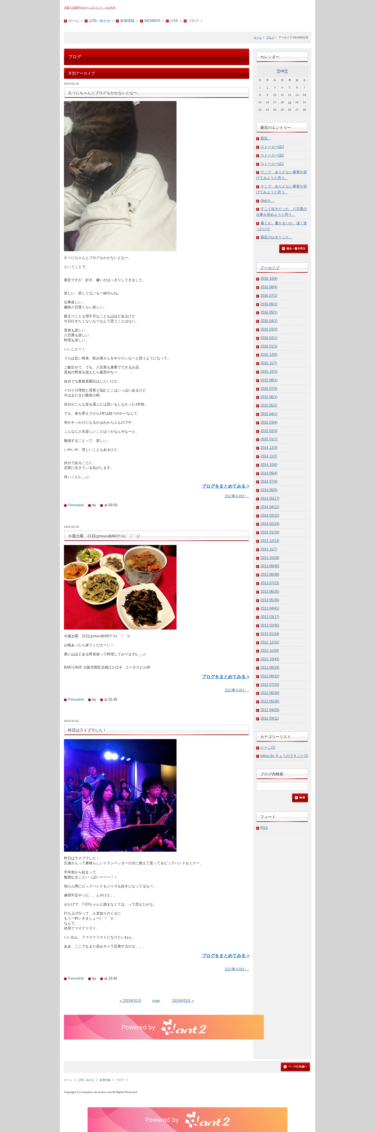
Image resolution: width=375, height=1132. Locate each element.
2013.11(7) (269, 549)
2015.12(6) (269, 355)
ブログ (193, 21)
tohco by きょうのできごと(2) (284, 756)
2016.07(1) (269, 296)
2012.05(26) (270, 701)
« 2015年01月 (130, 1001)
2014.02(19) (270, 524)
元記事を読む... (237, 496)
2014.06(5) (269, 490)
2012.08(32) (270, 676)
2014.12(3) (269, 448)
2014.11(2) (269, 456)
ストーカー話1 (272, 164)
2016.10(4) (269, 278)
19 (289, 102)
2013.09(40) (270, 566)
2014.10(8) (269, 465)
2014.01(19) (270, 532)
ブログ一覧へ (293, 249)
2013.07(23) (270, 583)
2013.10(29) (270, 558)
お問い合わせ (99, 21)
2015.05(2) (269, 405)
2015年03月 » (183, 1001)
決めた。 (268, 201)
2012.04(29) (270, 710)
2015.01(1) (269, 439)
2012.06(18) (270, 693)
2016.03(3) (269, 329)
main (156, 1001)
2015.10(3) (269, 372)
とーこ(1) (268, 747)
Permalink (76, 505)
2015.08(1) (269, 380)
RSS (264, 828)
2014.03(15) (270, 515)
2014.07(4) (269, 481)
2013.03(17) (270, 617)
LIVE (174, 21)
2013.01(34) (270, 634)
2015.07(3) (269, 389)
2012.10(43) (270, 659)
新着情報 (127, 21)
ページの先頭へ (295, 1067)
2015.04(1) (269, 414)
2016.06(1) (269, 304)
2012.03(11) (270, 718)
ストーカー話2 (272, 155)
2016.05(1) (269, 312)
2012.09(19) (270, 668)
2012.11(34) (270, 651)
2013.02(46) (270, 625)
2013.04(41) (270, 608)
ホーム (73, 21)
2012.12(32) (270, 642)
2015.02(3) (269, 431)
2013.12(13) (270, 541)
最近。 (266, 138)
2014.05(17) (270, 498)
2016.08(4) (269, 287)
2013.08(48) (270, 574)
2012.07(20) (270, 685)
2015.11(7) (269, 363)
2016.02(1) (269, 338)
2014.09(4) (269, 473)
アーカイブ (269, 267)
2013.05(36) (270, 600)
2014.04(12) (270, 507)
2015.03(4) (269, 422)
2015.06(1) (269, 397)
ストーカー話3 (272, 147)
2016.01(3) (269, 346)
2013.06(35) (270, 591)
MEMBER (152, 21)
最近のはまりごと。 (277, 237)
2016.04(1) (269, 321)
